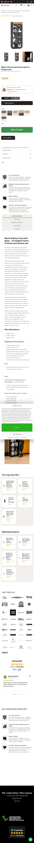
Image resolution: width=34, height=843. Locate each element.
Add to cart (17, 130)
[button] (17, 832)
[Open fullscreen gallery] (31, 49)
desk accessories (21, 353)
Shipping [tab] (17, 229)
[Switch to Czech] (11, 2)
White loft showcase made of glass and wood (10, 572)
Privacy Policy (17, 437)
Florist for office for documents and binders (25, 484)
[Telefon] (27, 1)
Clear (2, 123)
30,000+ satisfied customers (18, 205)
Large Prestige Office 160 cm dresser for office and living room (10, 484)
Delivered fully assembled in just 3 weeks (19, 184)
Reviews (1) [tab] (17, 219)
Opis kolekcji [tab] (17, 225)
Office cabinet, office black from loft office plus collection (26, 556)
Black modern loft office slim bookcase (26, 540)
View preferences (17, 434)
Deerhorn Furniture (6, 10)
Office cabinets (16, 10)
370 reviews (20, 667)
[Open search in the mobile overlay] (16, 5)
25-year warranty (14, 175)
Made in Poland (13, 196)
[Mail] (31, 1)
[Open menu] (32, 5)
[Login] (24, 5)
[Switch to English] (8, 2)
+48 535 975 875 (12, 91)
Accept (17, 427)
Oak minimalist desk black (25, 499)
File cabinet (23, 10)
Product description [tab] (17, 216)
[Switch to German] (5, 2)
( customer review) (17, 16)
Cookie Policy (10, 437)
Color (2, 109)
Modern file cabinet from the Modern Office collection (9, 556)
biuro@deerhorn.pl (20, 89)
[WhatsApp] (30, 839)
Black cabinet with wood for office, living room (10, 514)
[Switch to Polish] (2, 2)
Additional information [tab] (17, 222)
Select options (9, 490)
